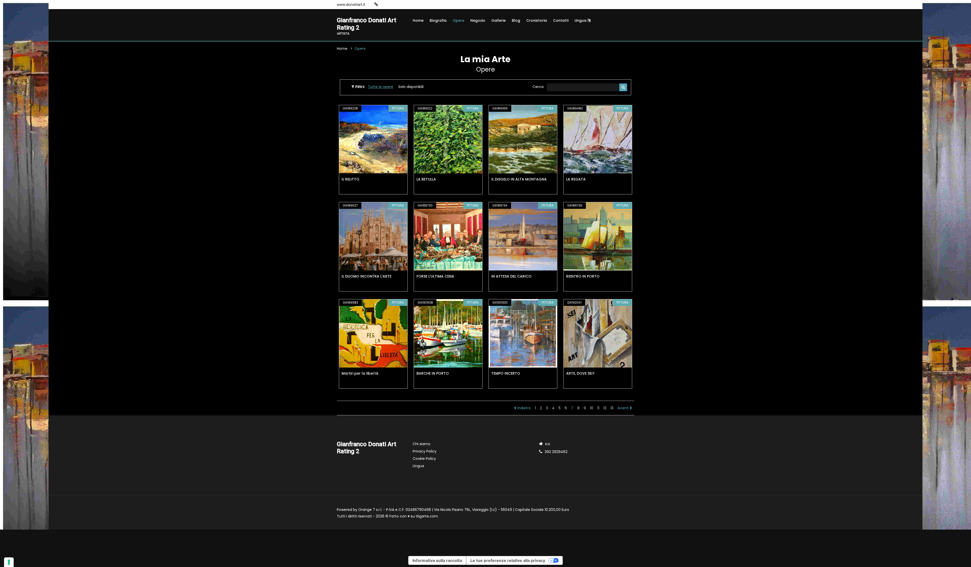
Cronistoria (536, 20)
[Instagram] (384, 5)
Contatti (560, 20)
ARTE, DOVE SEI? (580, 373)
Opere (458, 20)
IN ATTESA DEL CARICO (511, 276)
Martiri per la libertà (360, 373)
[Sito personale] (376, 4)
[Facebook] (391, 5)
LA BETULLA (426, 179)
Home (418, 20)
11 (598, 408)
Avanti (623, 408)
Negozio (477, 20)
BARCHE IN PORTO (432, 373)
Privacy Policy (424, 451)
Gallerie (498, 20)
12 (604, 408)
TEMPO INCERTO (505, 373)
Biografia (438, 20)
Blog (516, 20)
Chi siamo (421, 443)
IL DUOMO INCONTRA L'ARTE (366, 276)
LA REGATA (576, 179)
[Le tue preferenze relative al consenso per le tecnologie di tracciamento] (9, 562)
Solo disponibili (411, 86)
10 (591, 408)
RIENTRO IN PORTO (583, 276)
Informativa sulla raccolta (437, 560)
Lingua (581, 20)
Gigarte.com (427, 516)
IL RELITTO (350, 179)
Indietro (523, 408)
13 (611, 408)
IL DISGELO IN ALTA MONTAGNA (519, 179)
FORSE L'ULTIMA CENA (435, 276)
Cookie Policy (424, 458)
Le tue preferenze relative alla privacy (507, 560)
